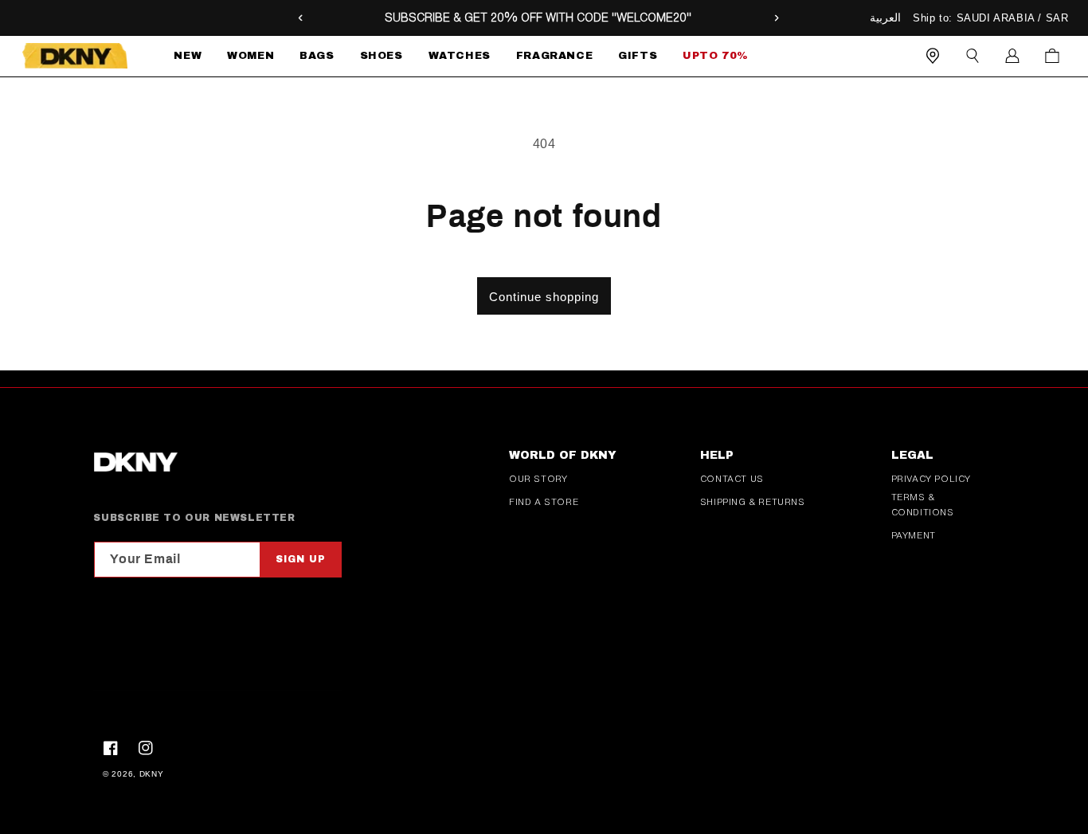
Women (250, 55)
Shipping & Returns (752, 501)
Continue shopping (544, 296)
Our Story (538, 478)
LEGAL (912, 455)
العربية (885, 17)
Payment (913, 535)
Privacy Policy (931, 478)
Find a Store (543, 501)
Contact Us (732, 478)
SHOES (381, 55)
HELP (717, 455)
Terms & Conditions (922, 505)
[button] (250, 56)
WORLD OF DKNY (562, 455)
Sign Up (301, 559)
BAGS (316, 55)
